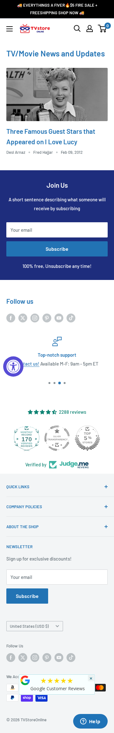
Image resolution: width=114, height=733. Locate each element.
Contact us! (28, 363)
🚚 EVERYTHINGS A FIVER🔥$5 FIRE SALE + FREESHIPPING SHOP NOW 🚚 (57, 9)
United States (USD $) (29, 626)
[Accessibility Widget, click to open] (13, 366)
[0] (102, 28)
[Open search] (77, 28)
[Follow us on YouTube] (58, 317)
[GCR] (25, 680)
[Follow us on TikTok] (70, 317)
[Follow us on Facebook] (10, 317)
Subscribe (57, 249)
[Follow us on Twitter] (22, 317)
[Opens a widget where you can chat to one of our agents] (90, 722)
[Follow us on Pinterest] (46, 317)
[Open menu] (9, 28)
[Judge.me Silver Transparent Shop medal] (57, 438)
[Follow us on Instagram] (34, 317)
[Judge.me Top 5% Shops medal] (87, 438)
